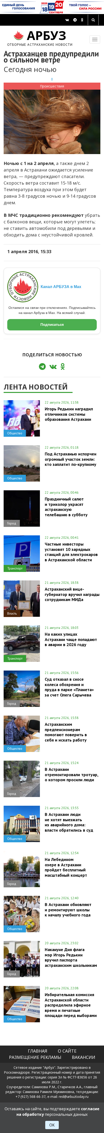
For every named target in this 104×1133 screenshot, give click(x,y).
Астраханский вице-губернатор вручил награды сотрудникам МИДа (72, 594)
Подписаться (52, 324)
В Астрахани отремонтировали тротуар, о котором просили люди (71, 774)
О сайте (67, 1051)
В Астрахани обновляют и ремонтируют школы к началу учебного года (68, 910)
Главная (37, 1051)
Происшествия (52, 86)
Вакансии (83, 1057)
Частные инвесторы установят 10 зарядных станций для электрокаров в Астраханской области (71, 551)
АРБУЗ (40, 37)
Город (11, 523)
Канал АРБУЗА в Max (61, 287)
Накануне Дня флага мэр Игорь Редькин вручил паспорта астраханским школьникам (71, 957)
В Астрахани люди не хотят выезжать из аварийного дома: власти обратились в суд (69, 822)
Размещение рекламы (35, 1057)
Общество (14, 433)
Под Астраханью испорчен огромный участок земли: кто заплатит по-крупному (70, 459)
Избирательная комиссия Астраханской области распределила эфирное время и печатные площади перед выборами (71, 1005)
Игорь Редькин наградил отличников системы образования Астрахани (69, 414)
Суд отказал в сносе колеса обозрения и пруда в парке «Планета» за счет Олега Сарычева (69, 686)
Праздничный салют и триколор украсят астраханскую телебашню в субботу (66, 506)
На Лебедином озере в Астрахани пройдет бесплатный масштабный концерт (66, 867)
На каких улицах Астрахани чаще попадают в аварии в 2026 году (71, 639)
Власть (12, 613)
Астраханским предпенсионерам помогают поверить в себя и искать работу (66, 731)
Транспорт (14, 568)
